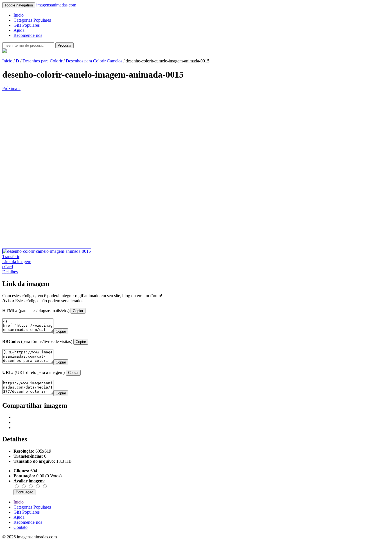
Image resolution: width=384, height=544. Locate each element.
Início (18, 15)
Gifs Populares (26, 25)
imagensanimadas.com (56, 5)
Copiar (78, 311)
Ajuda (18, 30)
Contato (20, 527)
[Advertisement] (171, 130)
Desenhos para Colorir (42, 60)
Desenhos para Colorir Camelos (94, 60)
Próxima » (11, 88)
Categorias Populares (32, 20)
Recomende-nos (27, 35)
